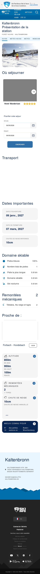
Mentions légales (20, 536)
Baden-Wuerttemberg (29, 429)
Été (22, 17)
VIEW (33, 345)
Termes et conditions (20, 541)
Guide (4, 39)
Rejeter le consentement (20, 549)
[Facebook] (29, 555)
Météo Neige (7, 12)
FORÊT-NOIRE (7, 34)
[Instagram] (23, 555)
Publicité (20, 529)
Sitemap (20, 544)
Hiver (16, 17)
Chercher (20, 144)
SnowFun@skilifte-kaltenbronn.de (13, 478)
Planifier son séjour (17, 12)
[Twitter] (17, 555)
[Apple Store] (27, 561)
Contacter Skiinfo (20, 526)
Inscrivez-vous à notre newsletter (20, 533)
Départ (6, 131)
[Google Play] (15, 561)
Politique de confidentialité (20, 539)
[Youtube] (11, 555)
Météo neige (16, 39)
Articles (28, 12)
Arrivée (6, 121)
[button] (36, 12)
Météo (27, 39)
